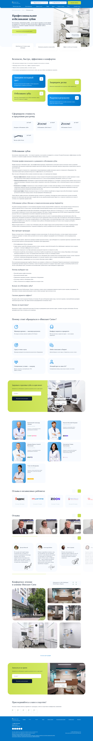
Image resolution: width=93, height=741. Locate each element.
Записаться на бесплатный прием (24, 31)
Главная (24, 719)
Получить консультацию (22, 398)
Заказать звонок (74, 2)
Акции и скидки (50, 719)
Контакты (79, 719)
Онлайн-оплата (71, 719)
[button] (73, 491)
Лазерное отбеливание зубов (21, 127)
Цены (43, 719)
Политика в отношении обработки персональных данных (21, 734)
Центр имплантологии (16, 10)
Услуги (23, 10)
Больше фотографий (45, 655)
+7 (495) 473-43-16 (56, 2)
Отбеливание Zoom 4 (66, 127)
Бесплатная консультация (60, 719)
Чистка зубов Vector (19, 140)
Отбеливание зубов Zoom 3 (44, 127)
